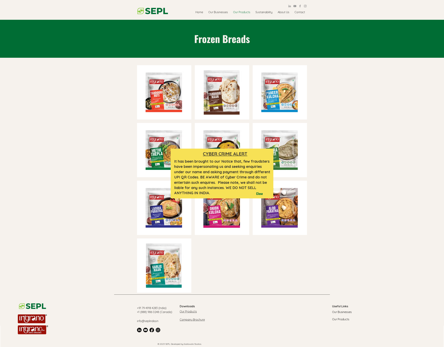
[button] (259, 193)
